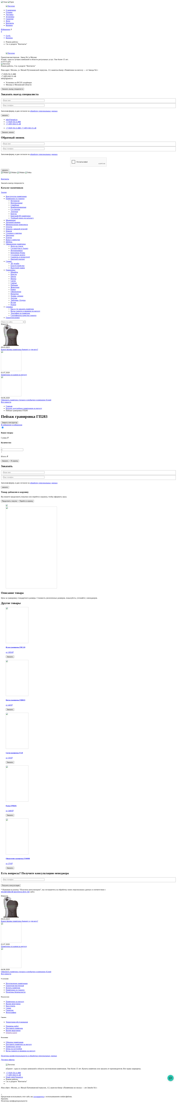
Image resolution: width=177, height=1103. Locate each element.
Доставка (9, 14)
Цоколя (9, 231)
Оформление (16, 292)
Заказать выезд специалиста (12, 89)
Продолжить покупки (9, 501)
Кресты (14, 214)
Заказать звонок (8, 132)
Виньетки (15, 294)
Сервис (9, 261)
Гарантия (9, 19)
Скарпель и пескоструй (20, 257)
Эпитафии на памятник (20, 313)
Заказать (5, 461)
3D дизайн (15, 263)
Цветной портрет (18, 259)
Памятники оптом (13, 1047)
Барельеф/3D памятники (21, 216)
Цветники (10, 235)
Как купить (10, 1006)
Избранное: (5, 29)
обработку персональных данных (44, 111)
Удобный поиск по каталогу (22, 218)
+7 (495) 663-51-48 (13, 124)
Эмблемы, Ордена (18, 300)
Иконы (13, 279)
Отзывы (9, 12)
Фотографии (11, 1012)
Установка (10, 17)
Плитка (9, 237)
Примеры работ (12, 1026)
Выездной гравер (18, 268)
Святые (14, 283)
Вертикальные (17, 203)
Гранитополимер (13, 318)
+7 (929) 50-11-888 (13, 122)
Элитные (14, 212)
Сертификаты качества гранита (23, 315)
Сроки (8, 1008)
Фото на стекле (17, 246)
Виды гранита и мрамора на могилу (25, 311)
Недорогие (15, 201)
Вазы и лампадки (13, 240)
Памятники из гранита (15, 199)
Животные (15, 287)
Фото (8, 21)
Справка (9, 307)
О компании (11, 10)
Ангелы (14, 298)
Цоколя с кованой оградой (16, 229)
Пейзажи (14, 285)
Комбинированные (18, 207)
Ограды (9, 227)
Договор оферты (8, 1060)
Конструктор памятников (16, 196)
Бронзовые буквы (18, 253)
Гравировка (10, 270)
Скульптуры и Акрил (19, 248)
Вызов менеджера (13, 1004)
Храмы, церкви (17, 296)
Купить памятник (13, 988)
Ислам (13, 302)
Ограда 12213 (11, 1033)
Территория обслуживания (17, 1022)
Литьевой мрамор (13, 222)
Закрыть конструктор (9, 422)
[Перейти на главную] (88, 6)
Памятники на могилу (15, 1002)
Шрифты (14, 272)
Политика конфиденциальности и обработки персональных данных (29, 1056)
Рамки (13, 289)
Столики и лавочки (14, 233)
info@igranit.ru (11, 120)
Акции (4, 192)
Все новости (6, 402)
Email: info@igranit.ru (14, 1077)
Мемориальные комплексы (17, 225)
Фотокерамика (17, 250)
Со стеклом (15, 209)
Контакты (10, 23)
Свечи (13, 281)
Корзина (9, 25)
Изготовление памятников (17, 983)
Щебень (9, 242)
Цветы (13, 276)
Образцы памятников (14, 1042)
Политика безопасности (16, 992)
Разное (13, 305)
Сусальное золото (18, 255)
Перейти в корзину (26, 501)
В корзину (14, 461)
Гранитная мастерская (15, 986)
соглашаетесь (38, 1097)
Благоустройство (17, 266)
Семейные (15, 205)
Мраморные (11, 220)
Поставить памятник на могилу (19, 1044)
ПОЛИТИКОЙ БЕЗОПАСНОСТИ (15, 892)
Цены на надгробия (14, 1049)
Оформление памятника (16, 244)
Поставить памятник (14, 1028)
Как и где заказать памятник (22, 309)
